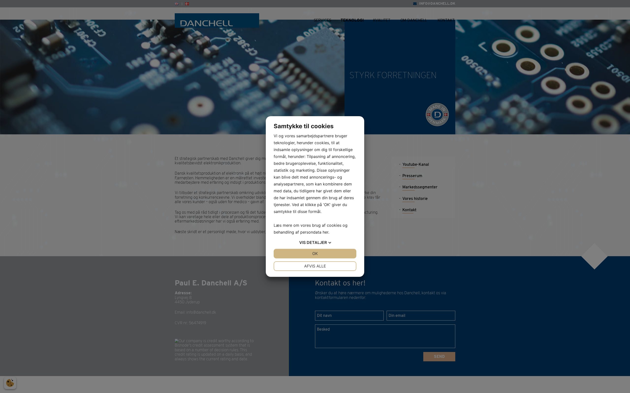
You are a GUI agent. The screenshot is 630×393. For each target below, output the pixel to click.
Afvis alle (315, 266)
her (325, 232)
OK (315, 253)
